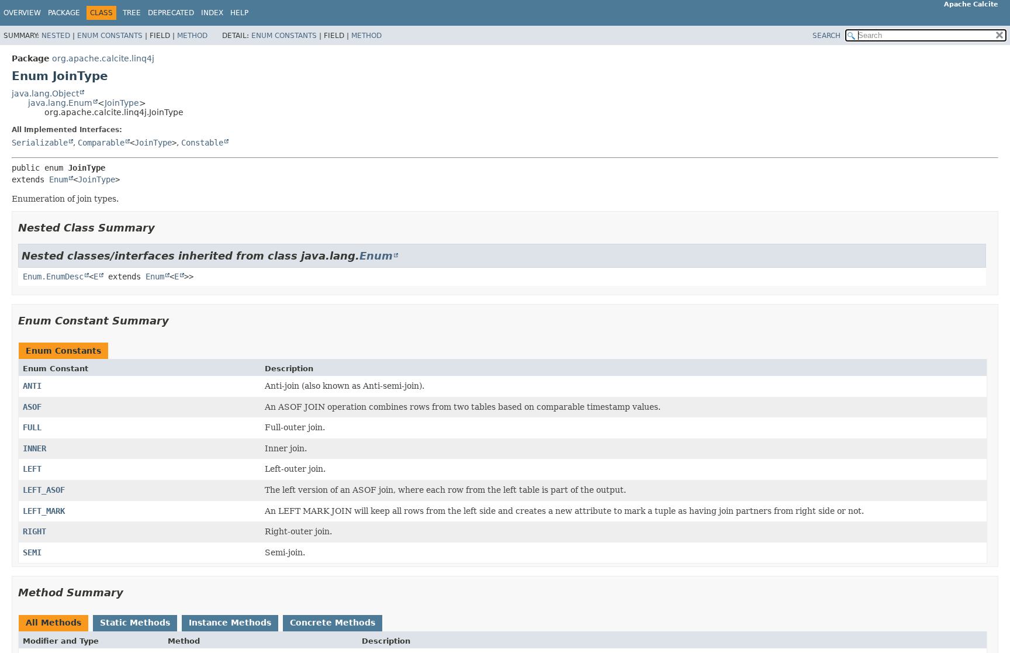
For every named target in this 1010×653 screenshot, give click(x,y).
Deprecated (171, 13)
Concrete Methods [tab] (332, 622)
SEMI (32, 552)
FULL (32, 427)
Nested (55, 36)
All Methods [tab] (53, 622)
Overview (22, 13)
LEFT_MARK (44, 511)
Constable (202, 142)
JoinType (122, 103)
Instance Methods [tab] (230, 622)
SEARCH (826, 36)
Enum (58, 179)
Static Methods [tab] (135, 622)
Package (64, 13)
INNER (34, 448)
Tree (132, 13)
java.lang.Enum (60, 103)
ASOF (32, 407)
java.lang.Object (45, 93)
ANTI (32, 386)
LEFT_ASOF (44, 490)
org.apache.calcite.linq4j (103, 58)
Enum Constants (110, 36)
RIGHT (34, 531)
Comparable (101, 142)
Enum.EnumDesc (53, 276)
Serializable (40, 142)
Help (239, 13)
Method (192, 36)
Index (212, 13)
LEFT (32, 469)
